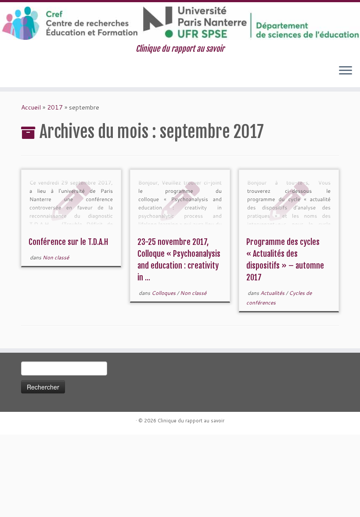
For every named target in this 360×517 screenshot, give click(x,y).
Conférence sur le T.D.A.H (68, 242)
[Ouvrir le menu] (345, 71)
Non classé (56, 257)
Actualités (273, 293)
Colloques (164, 293)
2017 (55, 107)
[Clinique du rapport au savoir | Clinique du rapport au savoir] (180, 23)
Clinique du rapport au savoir (191, 420)
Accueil (31, 107)
